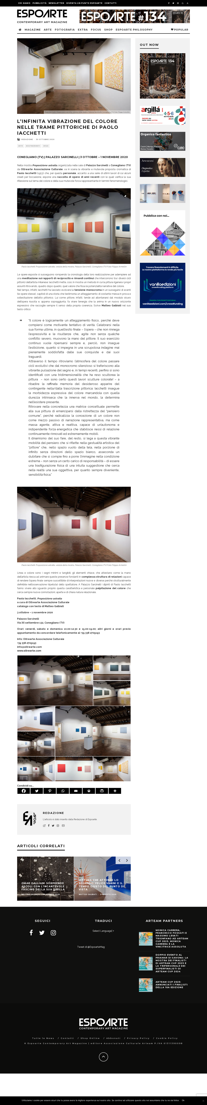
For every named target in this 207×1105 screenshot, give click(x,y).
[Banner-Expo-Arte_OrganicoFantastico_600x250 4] (162, 149)
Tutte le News (43, 1038)
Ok (183, 1100)
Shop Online (90, 1038)
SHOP (108, 29)
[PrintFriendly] (102, 791)
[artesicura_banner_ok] (162, 176)
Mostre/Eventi (33, 146)
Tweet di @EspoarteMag (91, 946)
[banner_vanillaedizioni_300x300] (162, 254)
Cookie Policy (167, 1038)
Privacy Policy (138, 1038)
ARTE (48, 29)
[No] (203, 1100)
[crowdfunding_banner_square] (162, 307)
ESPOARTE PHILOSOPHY (134, 29)
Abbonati (113, 1038)
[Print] (89, 791)
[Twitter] (36, 791)
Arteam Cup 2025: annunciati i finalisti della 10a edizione (172, 985)
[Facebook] (23, 791)
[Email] (76, 791)
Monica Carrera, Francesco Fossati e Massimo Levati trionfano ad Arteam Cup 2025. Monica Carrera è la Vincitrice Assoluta (172, 938)
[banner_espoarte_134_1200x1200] (162, 97)
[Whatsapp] (63, 791)
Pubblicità (40, 3)
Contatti (111, 3)
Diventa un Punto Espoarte (84, 3)
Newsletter (56, 3)
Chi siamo (24, 3)
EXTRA (83, 29)
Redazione (27, 139)
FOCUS (96, 29)
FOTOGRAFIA (65, 29)
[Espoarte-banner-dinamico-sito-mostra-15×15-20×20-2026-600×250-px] (162, 202)
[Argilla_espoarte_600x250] (162, 123)
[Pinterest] (49, 791)
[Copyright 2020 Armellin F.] (55, 680)
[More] (115, 791)
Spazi (45, 146)
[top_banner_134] (135, 11)
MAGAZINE (33, 29)
